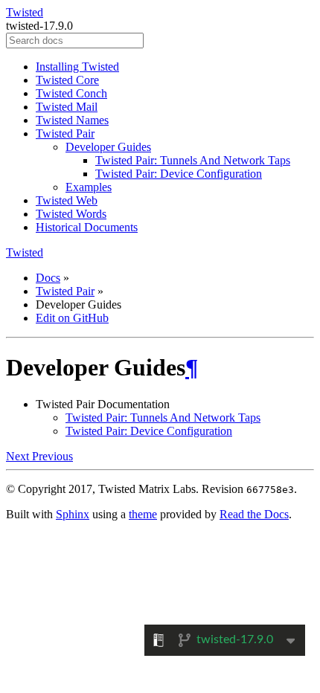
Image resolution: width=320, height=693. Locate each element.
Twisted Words (71, 213)
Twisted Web (66, 200)
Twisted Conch (71, 93)
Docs (48, 277)
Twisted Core (67, 80)
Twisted (24, 12)
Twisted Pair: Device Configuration (178, 173)
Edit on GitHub (72, 318)
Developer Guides (108, 147)
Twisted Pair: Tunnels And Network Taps (192, 160)
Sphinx (72, 514)
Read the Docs (254, 514)
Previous (52, 456)
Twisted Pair (65, 133)
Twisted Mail (66, 106)
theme (143, 514)
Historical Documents (87, 227)
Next (19, 456)
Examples (88, 187)
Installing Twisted (77, 66)
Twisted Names (72, 120)
